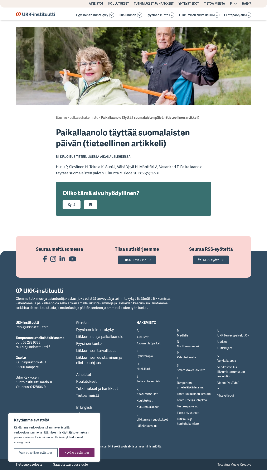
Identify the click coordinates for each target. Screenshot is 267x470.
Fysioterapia (145, 356)
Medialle (182, 335)
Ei (90, 204)
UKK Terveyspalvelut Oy (233, 335)
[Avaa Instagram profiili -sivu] (53, 258)
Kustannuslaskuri (148, 407)
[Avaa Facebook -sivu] (45, 258)
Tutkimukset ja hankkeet (154, 3)
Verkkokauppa (226, 361)
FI (231, 3)
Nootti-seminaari (188, 346)
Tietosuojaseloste (29, 464)
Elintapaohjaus (235, 15)
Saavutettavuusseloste (70, 464)
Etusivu (61, 117)
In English (84, 407)
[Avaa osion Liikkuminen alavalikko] (139, 15)
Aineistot (96, 3)
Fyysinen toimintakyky (92, 15)
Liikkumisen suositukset (152, 419)
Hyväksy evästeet (76, 453)
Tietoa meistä (214, 3)
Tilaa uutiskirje (134, 260)
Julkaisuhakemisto (84, 117)
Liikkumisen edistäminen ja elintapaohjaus (99, 360)
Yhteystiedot (189, 3)
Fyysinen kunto (158, 15)
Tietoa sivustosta (188, 413)
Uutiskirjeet (224, 348)
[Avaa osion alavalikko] (111, 15)
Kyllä (71, 204)
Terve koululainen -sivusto (194, 394)
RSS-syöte (211, 260)
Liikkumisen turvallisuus (196, 15)
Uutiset (222, 342)
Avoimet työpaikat (148, 343)
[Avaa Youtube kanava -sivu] (72, 258)
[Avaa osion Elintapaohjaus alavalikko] (248, 15)
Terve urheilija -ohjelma (192, 400)
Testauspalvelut (187, 406)
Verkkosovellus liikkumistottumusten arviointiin (231, 371)
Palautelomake (186, 357)
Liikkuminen (127, 15)
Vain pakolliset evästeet (35, 453)
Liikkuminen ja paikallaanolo (99, 336)
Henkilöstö (144, 369)
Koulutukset (118, 3)
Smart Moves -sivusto (191, 370)
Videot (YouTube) (228, 383)
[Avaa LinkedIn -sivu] (62, 258)
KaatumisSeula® (147, 394)
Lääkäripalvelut (147, 426)
